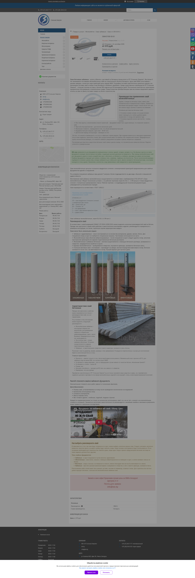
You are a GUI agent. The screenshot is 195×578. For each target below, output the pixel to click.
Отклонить (106, 572)
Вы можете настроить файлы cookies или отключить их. (96, 568)
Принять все (91, 572)
